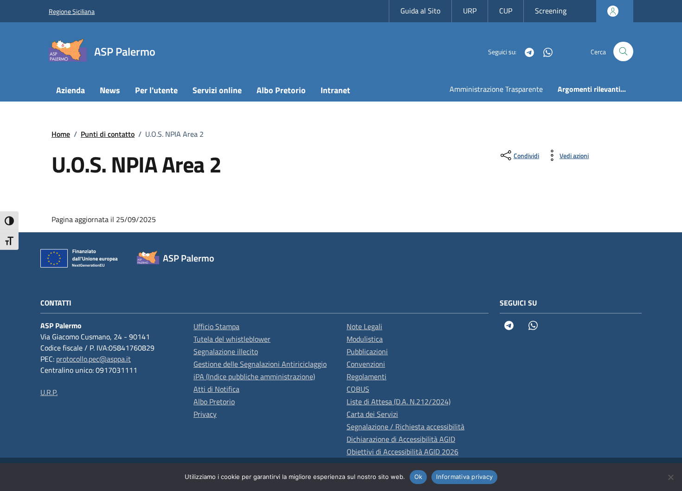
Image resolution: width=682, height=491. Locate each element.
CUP (505, 10)
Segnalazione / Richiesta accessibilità (405, 426)
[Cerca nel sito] (623, 52)
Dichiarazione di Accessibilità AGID (401, 439)
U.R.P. (49, 392)
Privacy (205, 414)
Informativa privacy (464, 476)
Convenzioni (366, 364)
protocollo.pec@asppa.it (93, 358)
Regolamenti (366, 376)
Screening (550, 10)
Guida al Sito (420, 10)
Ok (418, 476)
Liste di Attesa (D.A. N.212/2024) (398, 401)
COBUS (358, 389)
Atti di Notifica (216, 389)
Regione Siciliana (72, 11)
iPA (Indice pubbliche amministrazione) (254, 376)
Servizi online (217, 90)
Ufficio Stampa (216, 326)
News (110, 90)
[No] (670, 477)
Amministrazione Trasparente (496, 89)
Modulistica (365, 338)
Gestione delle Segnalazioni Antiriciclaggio (260, 364)
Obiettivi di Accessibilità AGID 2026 (402, 451)
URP (469, 10)
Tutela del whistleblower (231, 338)
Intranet (335, 90)
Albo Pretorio (281, 90)
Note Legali (364, 326)
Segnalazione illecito (225, 351)
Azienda (70, 90)
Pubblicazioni (367, 351)
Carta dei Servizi (372, 414)
